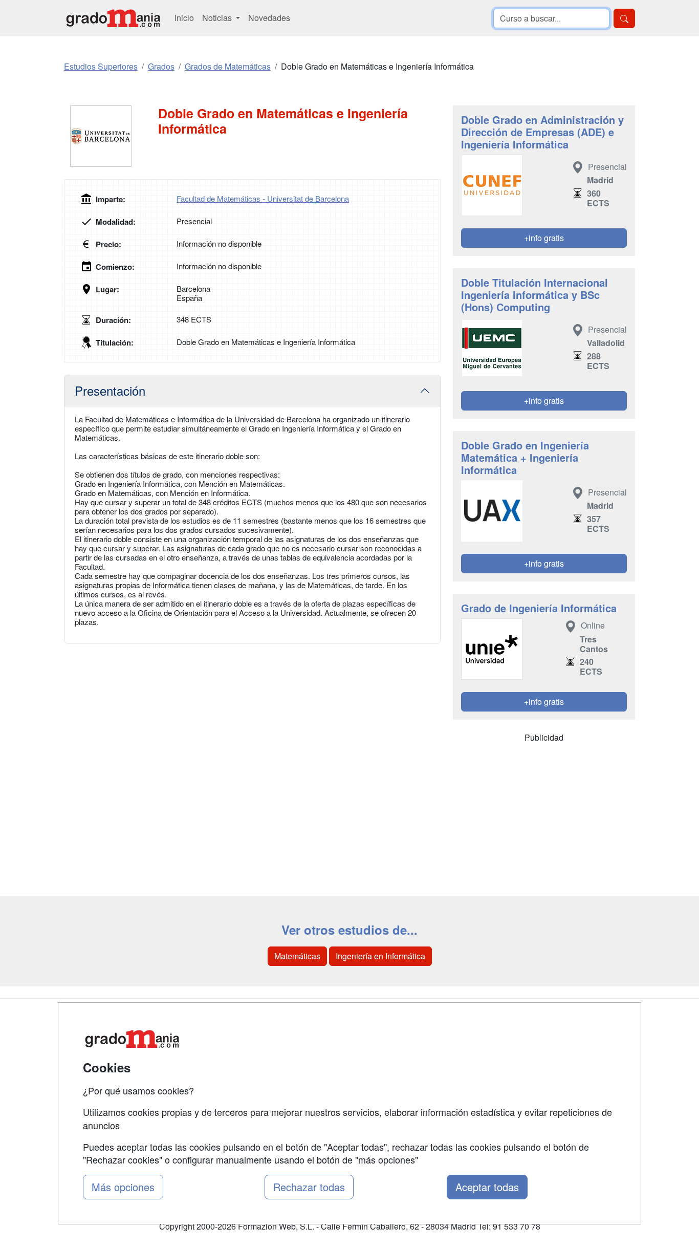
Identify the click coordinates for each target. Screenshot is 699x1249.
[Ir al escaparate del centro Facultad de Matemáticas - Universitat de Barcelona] (111, 136)
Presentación (110, 390)
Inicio (184, 18)
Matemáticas (297, 956)
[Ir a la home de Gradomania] (113, 18)
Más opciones (123, 1186)
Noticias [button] (218, 18)
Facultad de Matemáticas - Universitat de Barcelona (263, 198)
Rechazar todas (309, 1186)
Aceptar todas (487, 1186)
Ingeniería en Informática (380, 956)
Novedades (269, 18)
